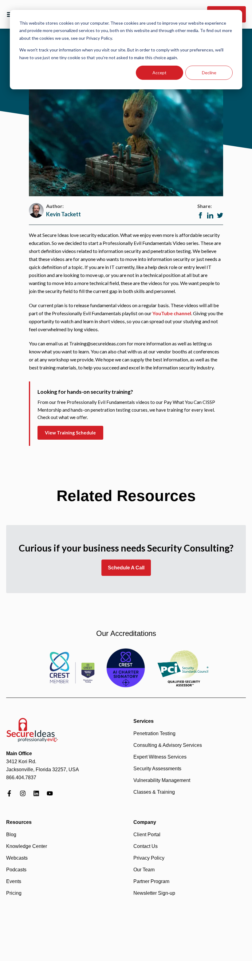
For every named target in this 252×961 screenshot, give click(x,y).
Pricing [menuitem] (14, 893)
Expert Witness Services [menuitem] (160, 756)
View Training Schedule (70, 432)
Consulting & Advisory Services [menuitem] (167, 745)
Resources (19, 822)
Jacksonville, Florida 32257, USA (42, 769)
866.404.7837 (21, 777)
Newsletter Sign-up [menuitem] (154, 893)
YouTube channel (171, 313)
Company (144, 822)
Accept (159, 72)
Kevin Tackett (63, 214)
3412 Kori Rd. (21, 761)
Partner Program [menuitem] (151, 881)
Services (143, 721)
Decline (209, 72)
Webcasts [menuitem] (17, 858)
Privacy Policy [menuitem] (148, 858)
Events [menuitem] (13, 881)
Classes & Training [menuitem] (154, 792)
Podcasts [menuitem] (16, 869)
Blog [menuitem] (11, 834)
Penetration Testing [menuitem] (154, 733)
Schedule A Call (126, 567)
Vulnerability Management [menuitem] (161, 780)
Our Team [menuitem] (144, 869)
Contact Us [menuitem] (145, 846)
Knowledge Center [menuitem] (26, 846)
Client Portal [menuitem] (146, 834)
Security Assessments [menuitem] (157, 768)
